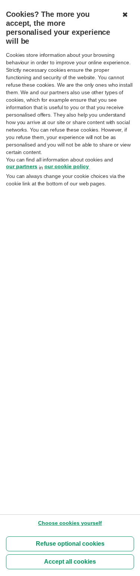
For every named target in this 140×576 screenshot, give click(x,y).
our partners (21, 166)
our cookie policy (66, 166)
